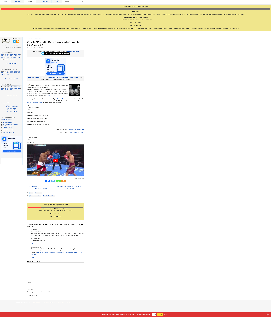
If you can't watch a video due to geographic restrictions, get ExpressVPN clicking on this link (53, 77)
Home (5, 1)
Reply (32, 243)
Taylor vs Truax (61, 99)
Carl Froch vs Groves (7, 127)
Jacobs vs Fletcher (52, 95)
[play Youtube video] (55, 160)
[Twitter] (53, 181)
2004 (13, 54)
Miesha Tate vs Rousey (7, 129)
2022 (5, 59)
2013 (19, 55)
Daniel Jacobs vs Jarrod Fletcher (76, 129)
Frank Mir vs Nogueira (12, 111)
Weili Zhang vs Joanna (7, 122)
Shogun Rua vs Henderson (12, 105)
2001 (5, 54)
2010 (11, 55)
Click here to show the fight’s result (38, 124)
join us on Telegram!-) (73, 51)
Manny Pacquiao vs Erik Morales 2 (10, 124)
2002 (8, 54)
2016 (8, 57)
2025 (13, 59)
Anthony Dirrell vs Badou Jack (34, 102)
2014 (2, 57)
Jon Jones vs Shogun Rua (8, 132)
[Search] (82, 1)
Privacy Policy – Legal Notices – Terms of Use (53, 302)
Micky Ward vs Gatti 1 (7, 134)
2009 (8, 55)
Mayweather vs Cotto (11, 109)
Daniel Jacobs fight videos (49, 195)
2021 (2, 59)
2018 (13, 57)
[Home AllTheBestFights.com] (5, 42)
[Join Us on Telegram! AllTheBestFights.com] (55, 54)
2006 (19, 54)
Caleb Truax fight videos (35, 195)
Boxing (30, 1)
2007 (2, 55)
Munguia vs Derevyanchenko (8, 125)
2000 (2, 54)
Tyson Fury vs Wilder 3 (7, 119)
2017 (11, 57)
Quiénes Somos (36, 302)
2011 (13, 55)
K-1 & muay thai (44, 1)
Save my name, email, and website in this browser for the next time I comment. (47, 292)
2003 (11, 54)
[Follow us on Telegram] (14, 42)
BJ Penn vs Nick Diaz (11, 108)
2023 (8, 59)
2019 (16, 57)
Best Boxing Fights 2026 (11, 63)
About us (68, 302)
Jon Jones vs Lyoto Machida (11, 106)
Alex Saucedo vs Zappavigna (8, 121)
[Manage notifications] (268, 314)
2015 (5, 57)
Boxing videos (38, 38)
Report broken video (79, 178)
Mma (57, 1)
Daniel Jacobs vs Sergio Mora (76, 132)
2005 (16, 54)
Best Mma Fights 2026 (12, 95)
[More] (63, 181)
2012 (16, 55)
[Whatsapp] (58, 181)
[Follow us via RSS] (18, 42)
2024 (11, 59)
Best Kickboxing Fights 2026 (11, 78)
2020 (19, 57)
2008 (5, 55)
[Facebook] (47, 181)
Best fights (17, 1)
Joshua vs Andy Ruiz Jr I (7, 130)
